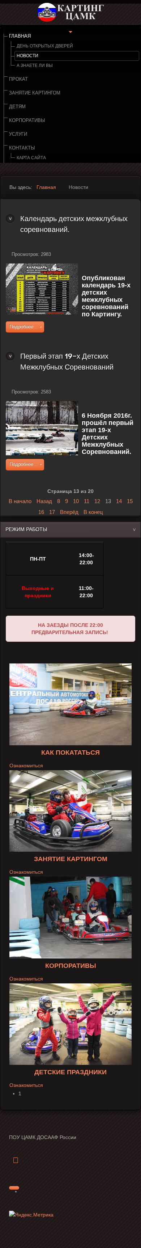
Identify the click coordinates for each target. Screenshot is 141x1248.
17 (52, 512)
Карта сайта (31, 157)
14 (119, 501)
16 (41, 512)
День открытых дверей (45, 46)
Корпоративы (27, 120)
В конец (93, 512)
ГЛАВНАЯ (20, 36)
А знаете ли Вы (35, 65)
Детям (17, 107)
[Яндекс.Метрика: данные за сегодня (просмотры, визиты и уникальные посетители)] (31, 1215)
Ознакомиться (26, 765)
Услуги (18, 134)
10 (76, 501)
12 (97, 501)
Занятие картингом (34, 93)
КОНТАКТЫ (22, 148)
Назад (44, 501)
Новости (27, 55)
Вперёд (69, 512)
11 (86, 501)
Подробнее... (23, 326)
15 (130, 501)
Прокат (18, 79)
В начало (20, 501)
